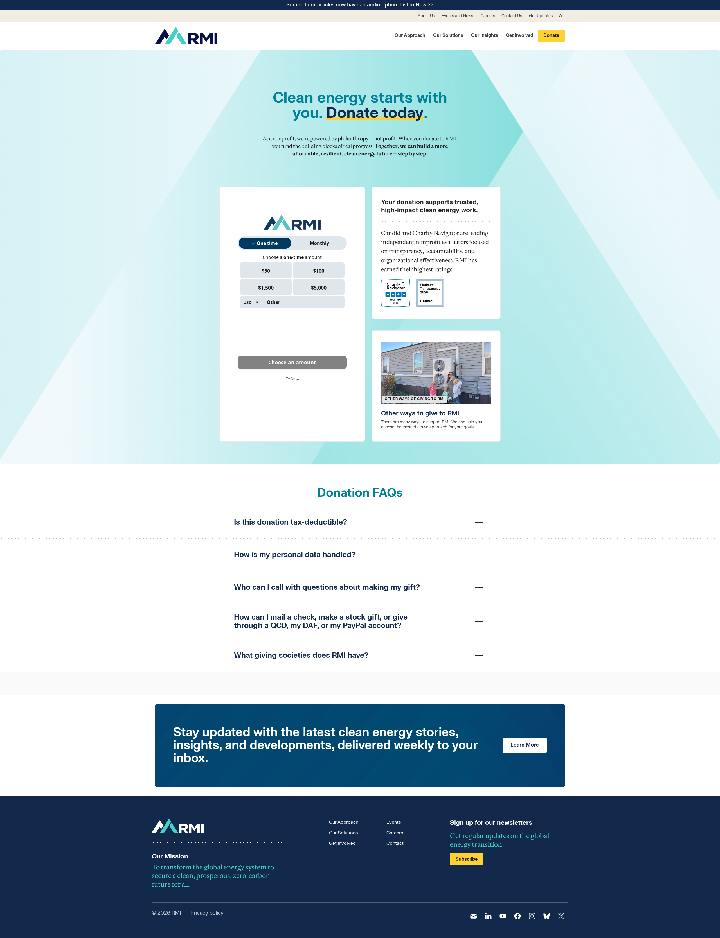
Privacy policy (207, 913)
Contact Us (511, 15)
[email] (473, 916)
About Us (426, 15)
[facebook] (517, 916)
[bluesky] (547, 916)
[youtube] (503, 916)
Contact (395, 843)
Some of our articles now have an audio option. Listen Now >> (360, 5)
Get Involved (519, 35)
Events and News (457, 15)
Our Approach (410, 35)
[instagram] (532, 916)
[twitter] (561, 916)
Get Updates (541, 15)
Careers (488, 15)
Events (393, 822)
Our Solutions (448, 35)
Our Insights (484, 35)
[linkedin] (488, 916)
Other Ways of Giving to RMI (414, 399)
